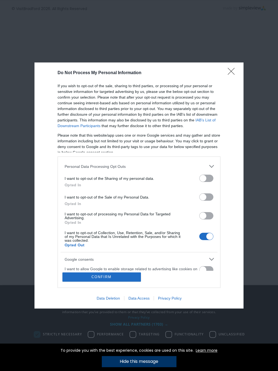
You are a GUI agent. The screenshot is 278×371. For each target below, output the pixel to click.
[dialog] (139, 185)
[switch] (206, 178)
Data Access (139, 298)
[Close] (233, 73)
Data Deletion (108, 298)
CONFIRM (101, 277)
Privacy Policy (170, 298)
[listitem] (139, 166)
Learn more (206, 350)
